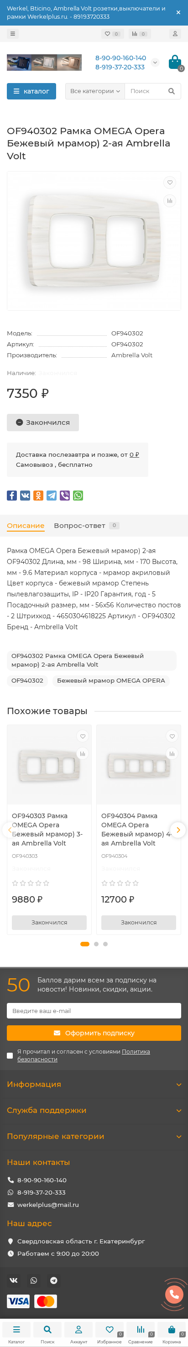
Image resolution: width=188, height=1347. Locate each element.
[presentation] (10, 830)
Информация (34, 1084)
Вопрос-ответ (85, 525)
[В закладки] (169, 182)
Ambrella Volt (131, 355)
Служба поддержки (47, 1110)
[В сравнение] (169, 200)
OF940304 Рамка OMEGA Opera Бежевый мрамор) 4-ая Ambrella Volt (136, 829)
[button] (84, 944)
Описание (26, 525)
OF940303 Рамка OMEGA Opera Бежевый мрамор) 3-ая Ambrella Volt (47, 829)
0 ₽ (134, 454)
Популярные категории (55, 1136)
